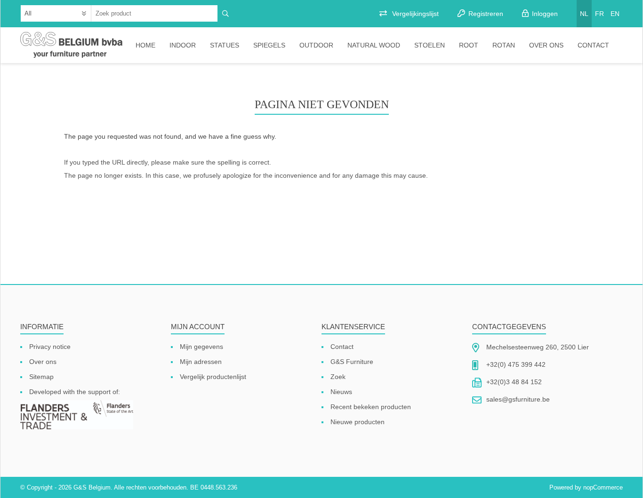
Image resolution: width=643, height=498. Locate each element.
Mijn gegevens (201, 346)
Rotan (503, 45)
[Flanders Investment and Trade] (76, 415)
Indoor (182, 45)
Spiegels (269, 45)
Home (145, 45)
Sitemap (41, 376)
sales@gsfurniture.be (518, 399)
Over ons (546, 45)
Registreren (485, 13)
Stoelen (429, 45)
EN (615, 13)
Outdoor (316, 45)
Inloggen (545, 13)
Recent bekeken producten (370, 407)
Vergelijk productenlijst (213, 376)
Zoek (338, 376)
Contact (593, 45)
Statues (224, 45)
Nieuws (341, 391)
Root (468, 45)
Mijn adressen (201, 361)
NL (584, 13)
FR (599, 13)
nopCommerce (603, 487)
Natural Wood (373, 45)
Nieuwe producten (357, 422)
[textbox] (154, 13)
